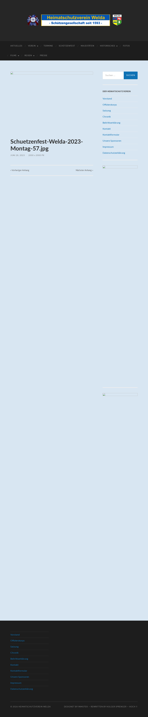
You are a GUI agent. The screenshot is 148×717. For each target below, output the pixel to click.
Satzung (107, 111)
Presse (43, 56)
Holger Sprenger (116, 707)
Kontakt (107, 129)
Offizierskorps (110, 105)
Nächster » (84, 170)
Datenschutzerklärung (114, 153)
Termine (48, 46)
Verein (32, 46)
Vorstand (107, 99)
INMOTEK (83, 707)
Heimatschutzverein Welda (34, 707)
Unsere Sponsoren (112, 141)
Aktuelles (16, 46)
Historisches (107, 46)
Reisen (28, 56)
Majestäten (87, 46)
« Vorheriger (19, 170)
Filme (13, 56)
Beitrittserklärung (111, 123)
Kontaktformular (111, 135)
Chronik (107, 117)
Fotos (126, 46)
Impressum (108, 147)
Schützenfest (67, 46)
